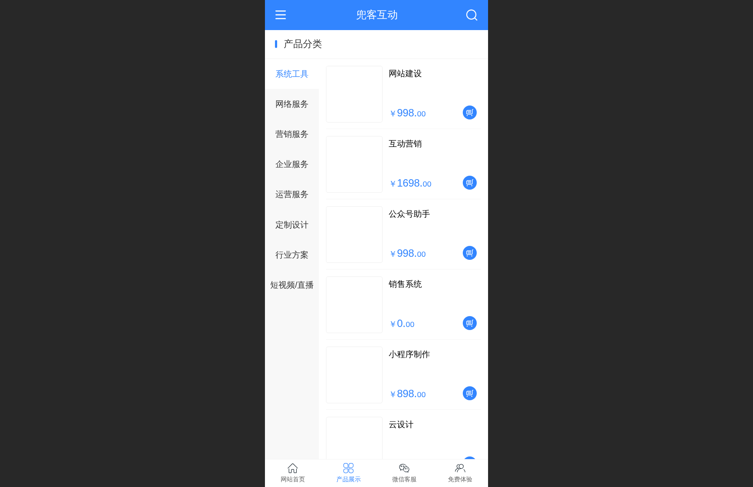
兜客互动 (377, 14)
